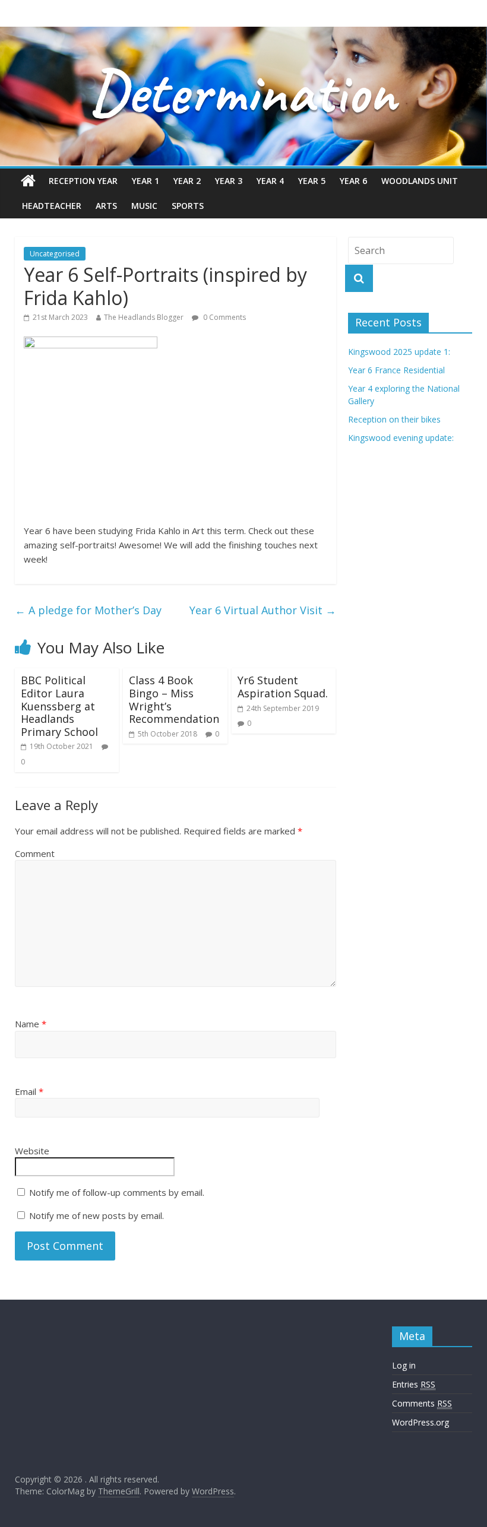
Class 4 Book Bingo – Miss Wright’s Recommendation (174, 699)
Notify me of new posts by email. (96, 1215)
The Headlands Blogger (144, 317)
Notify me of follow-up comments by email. (116, 1192)
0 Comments (223, 317)
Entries (413, 1384)
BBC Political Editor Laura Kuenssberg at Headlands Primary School (59, 705)
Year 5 (311, 180)
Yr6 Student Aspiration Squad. (283, 686)
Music (144, 205)
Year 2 (187, 180)
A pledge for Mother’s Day (88, 610)
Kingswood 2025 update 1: (399, 351)
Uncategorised (55, 254)
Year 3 (228, 180)
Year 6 (353, 180)
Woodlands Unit (419, 180)
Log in (404, 1365)
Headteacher (51, 205)
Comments (422, 1403)
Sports (188, 205)
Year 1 (145, 180)
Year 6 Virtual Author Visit (262, 610)
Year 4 (270, 180)
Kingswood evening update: (401, 437)
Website (32, 1151)
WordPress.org (420, 1422)
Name (30, 1024)
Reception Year (83, 180)
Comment (35, 853)
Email (29, 1091)
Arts (106, 205)
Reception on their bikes (394, 419)
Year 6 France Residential (396, 370)
